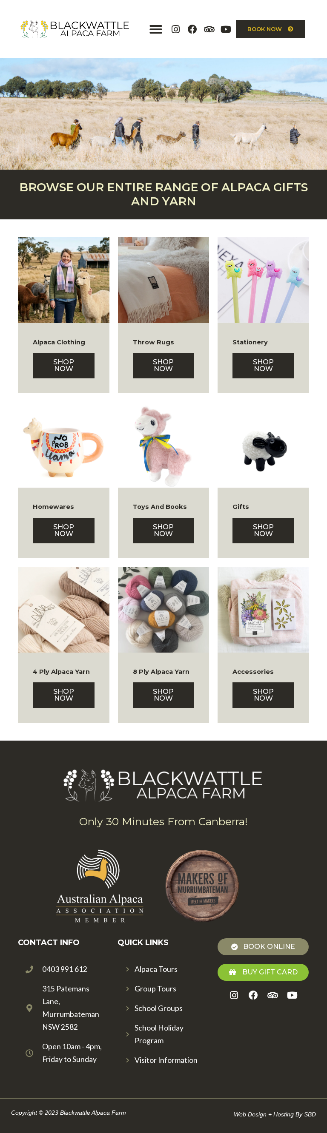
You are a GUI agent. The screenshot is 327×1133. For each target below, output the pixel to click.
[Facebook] (192, 28)
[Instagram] (175, 28)
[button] (156, 29)
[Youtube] (225, 28)
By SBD (305, 1114)
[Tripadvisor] (209, 28)
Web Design (250, 1114)
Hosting (283, 1114)
